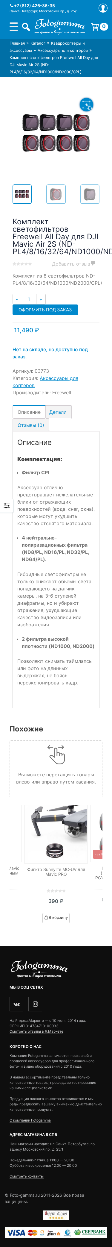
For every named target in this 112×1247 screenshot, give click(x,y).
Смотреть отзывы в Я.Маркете (36, 1031)
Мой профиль (103, 8)
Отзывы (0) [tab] (31, 425)
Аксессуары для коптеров (63, 50)
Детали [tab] (58, 412)
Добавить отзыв (71, 264)
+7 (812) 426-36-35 (34, 5)
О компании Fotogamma (30, 1120)
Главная (17, 43)
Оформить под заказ (45, 310)
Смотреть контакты (27, 1176)
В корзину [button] (58, 917)
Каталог (37, 43)
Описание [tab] (29, 412)
